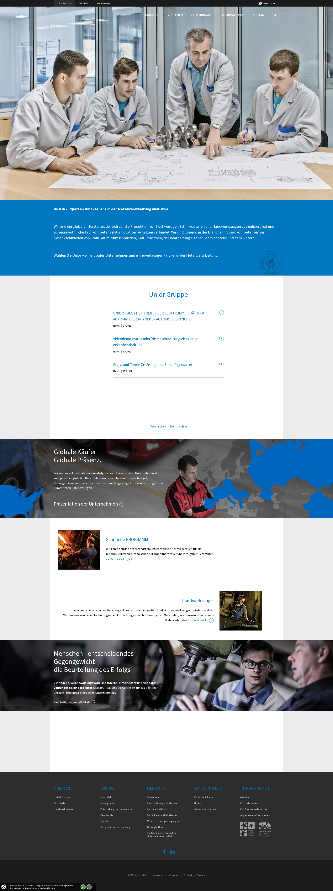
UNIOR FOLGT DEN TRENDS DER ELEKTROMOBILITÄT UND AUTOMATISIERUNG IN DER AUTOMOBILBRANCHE (158, 316)
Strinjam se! (83, 886)
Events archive (178, 426)
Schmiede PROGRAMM (127, 539)
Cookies (173, 875)
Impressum (157, 875)
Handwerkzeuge (198, 601)
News (116, 325)
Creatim (201, 875)
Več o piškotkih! (89, 886)
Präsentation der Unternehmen (86, 504)
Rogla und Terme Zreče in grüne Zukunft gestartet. (153, 364)
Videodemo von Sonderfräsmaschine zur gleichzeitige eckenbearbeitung (155, 341)
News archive (158, 426)
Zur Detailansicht (115, 559)
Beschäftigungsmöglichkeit (72, 702)
